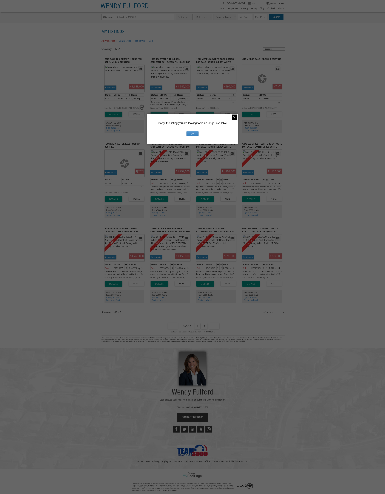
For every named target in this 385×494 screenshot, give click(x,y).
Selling (254, 8)
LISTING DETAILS (113, 114)
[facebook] (176, 429)
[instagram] (208, 429)
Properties (233, 8)
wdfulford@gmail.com (237, 461)
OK (192, 133)
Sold (151, 40)
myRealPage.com (192, 476)
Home (222, 8)
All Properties (108, 40)
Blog (262, 8)
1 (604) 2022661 (113, 128)
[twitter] (184, 429)
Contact (271, 8)
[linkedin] (192, 429)
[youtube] (200, 429)
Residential (139, 40)
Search (276, 17)
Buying (244, 8)
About (281, 8)
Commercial (125, 40)
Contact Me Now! (192, 417)
